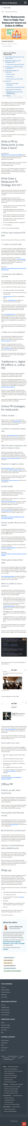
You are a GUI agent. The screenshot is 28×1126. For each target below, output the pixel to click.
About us (22, 1056)
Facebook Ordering (5, 992)
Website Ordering (5, 989)
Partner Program (5, 1040)
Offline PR (8, 81)
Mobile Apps (4, 994)
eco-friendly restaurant (8, 606)
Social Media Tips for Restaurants (12, 971)
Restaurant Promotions (9, 1109)
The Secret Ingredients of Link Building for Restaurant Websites (11, 778)
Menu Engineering (8, 960)
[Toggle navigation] (25, 2)
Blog (2, 1032)
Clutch (12, 943)
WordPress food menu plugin (11, 1091)
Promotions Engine (5, 1025)
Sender (16, 943)
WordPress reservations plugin (11, 1088)
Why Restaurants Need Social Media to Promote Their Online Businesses (12, 517)
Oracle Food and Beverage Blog (11, 941)
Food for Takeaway (5, 1012)
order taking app (7, 348)
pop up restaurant (14, 824)
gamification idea (8, 296)
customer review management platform (11, 458)
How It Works (4, 997)
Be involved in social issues (14, 89)
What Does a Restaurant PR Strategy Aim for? (13, 61)
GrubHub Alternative (17, 1095)
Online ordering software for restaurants (13, 1071)
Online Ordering (8, 963)
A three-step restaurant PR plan (15, 64)
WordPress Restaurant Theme (11, 1093)
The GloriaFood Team (12, 1056)
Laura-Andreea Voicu (8, 46)
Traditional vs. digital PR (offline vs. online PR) (14, 67)
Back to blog (6, 7)
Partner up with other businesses (12, 84)
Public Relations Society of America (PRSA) (11, 154)
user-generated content (7, 510)
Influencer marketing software (8, 547)
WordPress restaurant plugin (16, 1084)
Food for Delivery (5, 1014)
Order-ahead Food (5, 1010)
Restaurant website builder (10, 1077)
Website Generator (5, 1027)
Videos (2, 1022)
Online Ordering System (13, 1066)
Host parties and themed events (15, 87)
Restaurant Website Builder (10, 1111)
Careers (14, 1057)
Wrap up (7, 95)
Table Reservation (5, 1007)
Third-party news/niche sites (14, 79)
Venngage (22, 943)
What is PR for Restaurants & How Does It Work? (14, 57)
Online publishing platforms (8, 576)
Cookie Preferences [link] (8, 1059)
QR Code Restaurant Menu (10, 1082)
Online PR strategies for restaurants (12, 71)
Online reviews (10, 74)
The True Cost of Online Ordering (11, 1104)
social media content (10, 314)
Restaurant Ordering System (10, 1069)
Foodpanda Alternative (9, 1100)
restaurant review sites (12, 435)
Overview (3, 987)
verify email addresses (9, 729)
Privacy (20, 1057)
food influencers (12, 300)
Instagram (21, 897)
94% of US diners (17, 421)
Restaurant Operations (10, 968)
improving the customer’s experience (10, 480)
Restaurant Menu (16, 1106)
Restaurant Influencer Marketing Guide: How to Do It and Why (14, 554)
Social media (9, 76)
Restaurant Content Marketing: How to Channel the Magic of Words (13, 269)
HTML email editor (10, 771)
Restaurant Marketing (7, 41)
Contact (3, 1056)
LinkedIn (5, 949)
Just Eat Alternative (8, 1102)
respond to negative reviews (15, 469)
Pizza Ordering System (9, 1073)
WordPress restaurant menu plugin (12, 1086)
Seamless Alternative (9, 1098)
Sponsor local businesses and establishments (14, 92)
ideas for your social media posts (9, 501)
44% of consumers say (6, 468)
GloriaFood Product (9, 957)
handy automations (6, 340)
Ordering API (4, 1042)
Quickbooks (6, 943)
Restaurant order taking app (10, 1075)
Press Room (6, 1057)
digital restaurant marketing (8, 387)
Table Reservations (8, 1079)
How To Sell (3, 1030)
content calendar (21, 259)
